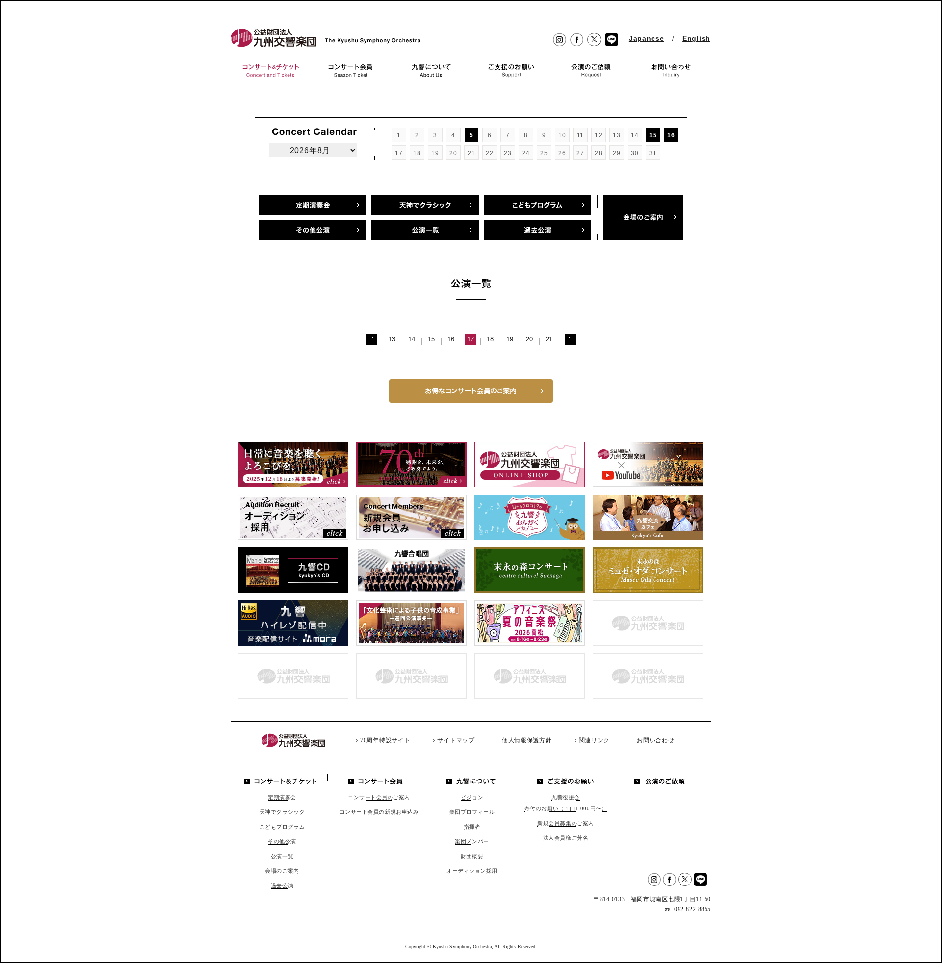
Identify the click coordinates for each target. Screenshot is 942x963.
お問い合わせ (655, 740)
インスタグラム (559, 40)
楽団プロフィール (472, 812)
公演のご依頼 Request (591, 70)
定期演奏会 (312, 205)
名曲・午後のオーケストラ (537, 205)
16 (671, 135)
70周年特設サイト (385, 740)
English (696, 38)
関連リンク (594, 740)
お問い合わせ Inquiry (671, 70)
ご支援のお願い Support (511, 70)
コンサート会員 (376, 779)
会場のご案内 (282, 871)
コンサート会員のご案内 (379, 797)
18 (490, 339)
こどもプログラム (282, 827)
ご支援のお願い (566, 779)
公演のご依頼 (659, 779)
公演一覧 (425, 230)
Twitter (594, 40)
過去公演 (537, 230)
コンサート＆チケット (282, 779)
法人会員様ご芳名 (565, 838)
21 (549, 339)
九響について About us (431, 70)
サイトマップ (455, 740)
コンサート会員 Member (351, 70)
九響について (471, 779)
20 (529, 339)
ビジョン (472, 797)
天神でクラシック (425, 205)
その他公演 (312, 230)
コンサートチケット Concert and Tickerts (271, 70)
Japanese (646, 38)
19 (510, 339)
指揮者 (472, 827)
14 (412, 339)
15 (652, 135)
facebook (576, 40)
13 (392, 339)
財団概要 (472, 856)
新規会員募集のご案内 (565, 823)
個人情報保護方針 (527, 740)
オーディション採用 (471, 871)
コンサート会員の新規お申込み (379, 812)
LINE (611, 40)
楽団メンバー (472, 841)
